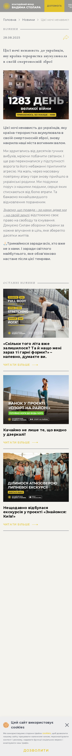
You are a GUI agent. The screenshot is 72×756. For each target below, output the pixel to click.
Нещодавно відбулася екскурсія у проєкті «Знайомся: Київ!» (35, 512)
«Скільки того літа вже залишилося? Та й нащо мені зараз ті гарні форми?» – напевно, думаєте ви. (32, 350)
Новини (28, 20)
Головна (9, 20)
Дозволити (36, 750)
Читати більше (16, 365)
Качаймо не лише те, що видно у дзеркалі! (34, 432)
